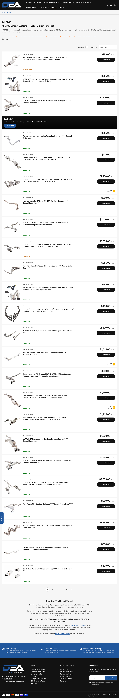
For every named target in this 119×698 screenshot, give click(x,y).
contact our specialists (62, 634)
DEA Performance (28, 54)
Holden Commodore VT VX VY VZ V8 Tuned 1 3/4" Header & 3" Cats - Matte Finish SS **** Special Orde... (47, 180)
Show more (5, 39)
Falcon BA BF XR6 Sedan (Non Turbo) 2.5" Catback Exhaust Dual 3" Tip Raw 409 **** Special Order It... (46, 159)
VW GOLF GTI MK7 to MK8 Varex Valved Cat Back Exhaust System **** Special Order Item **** (45, 224)
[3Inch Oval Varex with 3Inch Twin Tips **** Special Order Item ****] (12, 573)
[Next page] (72, 589)
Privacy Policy (65, 676)
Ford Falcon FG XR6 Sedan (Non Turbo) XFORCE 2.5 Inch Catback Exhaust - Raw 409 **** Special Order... (45, 59)
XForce (9, 12)
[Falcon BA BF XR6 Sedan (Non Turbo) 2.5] (12, 162)
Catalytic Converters (38, 672)
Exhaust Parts (67, 2)
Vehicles (28, 2)
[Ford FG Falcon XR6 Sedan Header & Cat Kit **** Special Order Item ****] (12, 270)
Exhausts (37, 2)
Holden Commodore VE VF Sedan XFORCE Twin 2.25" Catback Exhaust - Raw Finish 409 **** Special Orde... (47, 245)
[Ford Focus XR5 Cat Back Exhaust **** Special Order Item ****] (12, 508)
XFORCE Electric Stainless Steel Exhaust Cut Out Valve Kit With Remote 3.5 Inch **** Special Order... (48, 289)
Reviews (63, 681)
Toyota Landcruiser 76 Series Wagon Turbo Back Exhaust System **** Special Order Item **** (45, 548)
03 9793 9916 (8, 679)
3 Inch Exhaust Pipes (38, 681)
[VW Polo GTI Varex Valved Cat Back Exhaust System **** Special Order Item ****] (12, 443)
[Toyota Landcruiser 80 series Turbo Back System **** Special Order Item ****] (12, 140)
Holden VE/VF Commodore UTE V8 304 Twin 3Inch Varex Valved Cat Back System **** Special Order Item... (45, 483)
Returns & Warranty (66, 674)
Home (3, 12)
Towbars (44, 7)
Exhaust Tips (35, 676)
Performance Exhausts (38, 669)
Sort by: (94, 47)
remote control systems (78, 625)
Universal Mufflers (82, 2)
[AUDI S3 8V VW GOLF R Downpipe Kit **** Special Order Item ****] (12, 335)
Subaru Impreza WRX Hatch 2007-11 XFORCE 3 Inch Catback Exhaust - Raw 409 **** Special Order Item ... (47, 375)
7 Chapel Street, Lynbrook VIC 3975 (15, 676)
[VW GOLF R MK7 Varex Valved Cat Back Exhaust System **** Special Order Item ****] (12, 105)
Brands (61, 7)
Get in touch (10, 125)
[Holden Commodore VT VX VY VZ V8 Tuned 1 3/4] (12, 183)
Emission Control (32, 7)
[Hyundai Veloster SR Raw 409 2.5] (12, 205)
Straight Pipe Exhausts (38, 679)
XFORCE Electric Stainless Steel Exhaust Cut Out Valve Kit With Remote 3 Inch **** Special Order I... (48, 80)
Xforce (53, 7)
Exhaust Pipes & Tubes (51, 2)
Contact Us (64, 669)
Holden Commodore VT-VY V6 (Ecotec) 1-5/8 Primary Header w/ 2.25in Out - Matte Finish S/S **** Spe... (48, 310)
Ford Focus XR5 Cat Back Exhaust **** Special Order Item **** (48, 504)
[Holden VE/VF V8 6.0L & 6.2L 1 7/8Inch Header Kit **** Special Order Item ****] (12, 530)
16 (66, 589)
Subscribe (110, 678)
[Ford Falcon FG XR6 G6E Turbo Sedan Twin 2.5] (12, 421)
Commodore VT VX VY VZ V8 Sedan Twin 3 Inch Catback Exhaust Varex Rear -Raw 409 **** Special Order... (45, 397)
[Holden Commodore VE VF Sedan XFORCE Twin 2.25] (12, 248)
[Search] (107, 5)
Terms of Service (66, 679)
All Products (35, 683)
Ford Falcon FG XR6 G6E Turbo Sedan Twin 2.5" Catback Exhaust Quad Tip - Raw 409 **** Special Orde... (45, 418)
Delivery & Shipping (66, 672)
